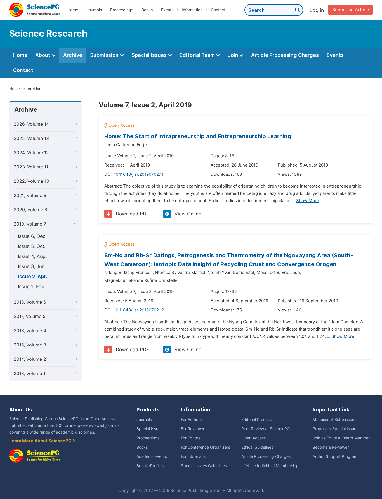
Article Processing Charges (285, 55)
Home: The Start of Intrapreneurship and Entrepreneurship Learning (197, 136)
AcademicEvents (151, 456)
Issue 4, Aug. (32, 256)
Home (72, 10)
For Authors (191, 419)
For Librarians (193, 456)
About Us (20, 410)
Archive (72, 55)
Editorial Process (256, 419)
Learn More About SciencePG (40, 440)
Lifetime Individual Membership (270, 465)
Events (167, 10)
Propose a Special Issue (334, 429)
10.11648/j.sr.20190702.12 (139, 310)
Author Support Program (335, 456)
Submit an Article (350, 9)
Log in (317, 10)
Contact (218, 10)
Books (147, 10)
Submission (105, 55)
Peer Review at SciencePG (265, 429)
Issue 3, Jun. (32, 266)
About (43, 55)
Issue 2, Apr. (32, 276)
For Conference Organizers (205, 447)
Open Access (253, 438)
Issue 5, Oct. (32, 246)
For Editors (190, 438)
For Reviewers (193, 429)
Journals (94, 10)
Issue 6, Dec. (32, 236)
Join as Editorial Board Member (341, 438)
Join (233, 55)
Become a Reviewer (331, 447)
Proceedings (121, 10)
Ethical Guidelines (257, 447)
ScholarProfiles (150, 465)
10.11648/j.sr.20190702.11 (139, 174)
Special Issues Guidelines (204, 465)
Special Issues (149, 55)
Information (192, 10)
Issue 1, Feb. (32, 286)
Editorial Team (198, 55)
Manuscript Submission (334, 419)
